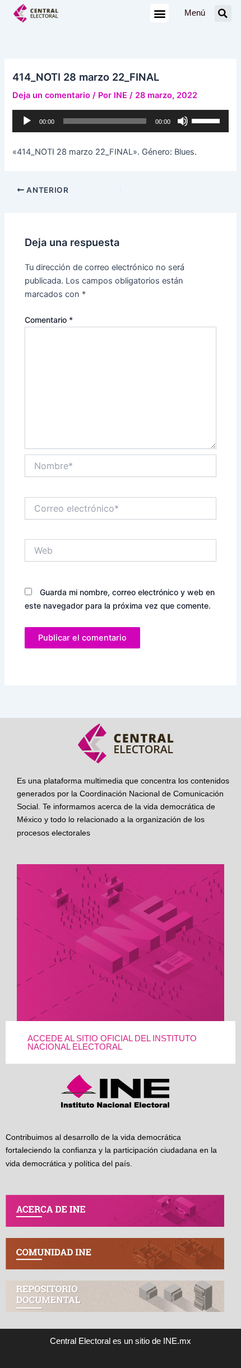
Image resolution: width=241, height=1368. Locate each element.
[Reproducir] (27, 121)
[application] (120, 121)
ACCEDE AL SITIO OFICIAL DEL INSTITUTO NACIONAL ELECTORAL (112, 1042)
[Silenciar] (182, 121)
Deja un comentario (51, 95)
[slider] (207, 120)
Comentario (49, 319)
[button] (159, 13)
